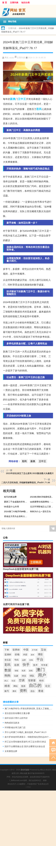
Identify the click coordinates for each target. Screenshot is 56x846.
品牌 (24, 660)
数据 (7, 670)
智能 (16, 670)
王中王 (22, 99)
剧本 (32, 655)
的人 (6, 680)
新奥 (13, 99)
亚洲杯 (7, 654)
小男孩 (28, 787)
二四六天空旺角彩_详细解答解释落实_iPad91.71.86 (25, 482)
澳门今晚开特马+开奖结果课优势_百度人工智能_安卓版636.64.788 (29, 708)
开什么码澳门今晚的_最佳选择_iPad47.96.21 (26, 732)
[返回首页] (52, 742)
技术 (35, 664)
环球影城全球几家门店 (15, 727)
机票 (23, 670)
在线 (31, 660)
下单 (6, 649)
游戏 (31, 670)
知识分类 (25, 2)
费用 (14, 691)
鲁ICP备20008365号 (36, 773)
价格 (17, 654)
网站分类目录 (45, 769)
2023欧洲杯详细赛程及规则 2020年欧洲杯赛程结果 (42, 496)
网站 (15, 685)
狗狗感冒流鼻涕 (12, 722)
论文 (47, 686)
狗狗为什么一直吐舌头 (40, 511)
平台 (39, 659)
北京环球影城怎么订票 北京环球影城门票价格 (42, 506)
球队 (32, 675)
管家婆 (32, 680)
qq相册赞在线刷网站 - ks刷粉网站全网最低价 (42, 501)
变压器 (7, 659)
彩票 (16, 665)
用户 (42, 675)
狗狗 (7, 675)
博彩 (40, 654)
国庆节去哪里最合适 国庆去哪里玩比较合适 (25, 746)
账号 (6, 690)
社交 (13, 680)
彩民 (39, 109)
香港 (40, 691)
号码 (16, 659)
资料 (23, 690)
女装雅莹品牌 (11, 751)
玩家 (16, 675)
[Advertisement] (28, 818)
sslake (11, 58)
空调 (21, 680)
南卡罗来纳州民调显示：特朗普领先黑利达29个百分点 (29, 736)
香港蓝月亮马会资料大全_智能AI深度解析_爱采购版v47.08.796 (16, 516)
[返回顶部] (52, 757)
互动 (43, 649)
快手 (26, 664)
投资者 (44, 664)
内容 (25, 654)
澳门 (40, 669)
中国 (25, 649)
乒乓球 (34, 650)
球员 (24, 675)
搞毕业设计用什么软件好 (16, 717)
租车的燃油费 (10, 496)
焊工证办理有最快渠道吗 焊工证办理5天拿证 (25, 741)
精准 (7, 686)
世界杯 (16, 649)
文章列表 (14, 2)
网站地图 (23, 773)
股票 (23, 685)
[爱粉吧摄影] (28, 11)
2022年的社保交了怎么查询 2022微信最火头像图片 (30, 473)
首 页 (4, 2)
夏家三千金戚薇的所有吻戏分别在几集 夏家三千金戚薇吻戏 (16, 501)
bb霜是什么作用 (11, 506)
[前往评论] (52, 750)
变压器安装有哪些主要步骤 (17, 713)
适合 (32, 690)
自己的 (35, 685)
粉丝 (41, 680)
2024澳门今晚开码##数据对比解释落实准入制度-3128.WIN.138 (16, 511)
